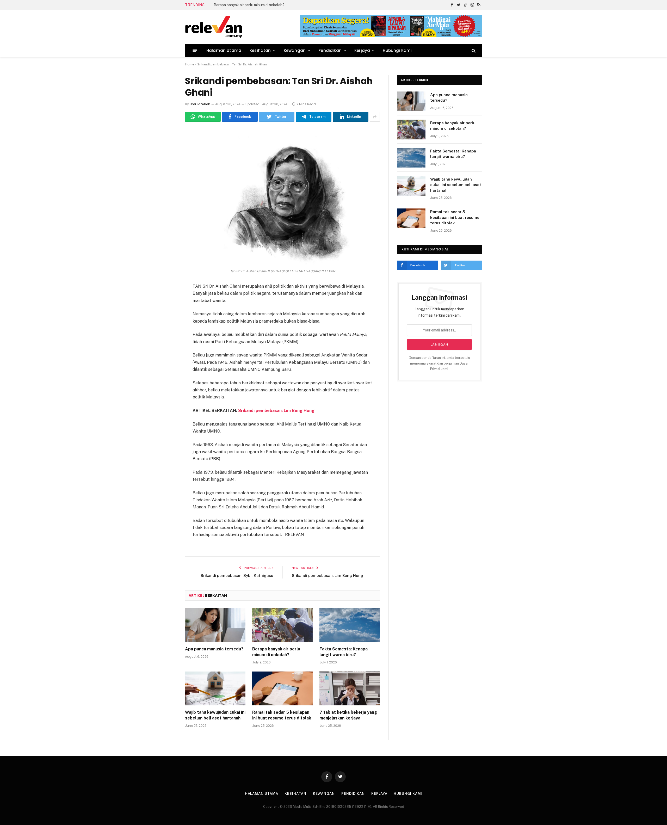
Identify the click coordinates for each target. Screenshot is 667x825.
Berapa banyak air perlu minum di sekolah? (276, 652)
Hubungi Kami (397, 50)
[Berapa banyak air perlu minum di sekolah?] (282, 625)
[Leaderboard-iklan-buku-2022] (391, 36)
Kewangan (295, 50)
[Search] (473, 50)
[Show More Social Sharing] (375, 117)
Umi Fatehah (200, 104)
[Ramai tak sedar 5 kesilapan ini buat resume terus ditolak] (282, 689)
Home (189, 64)
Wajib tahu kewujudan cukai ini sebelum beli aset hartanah (215, 715)
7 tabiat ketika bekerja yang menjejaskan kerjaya (348, 715)
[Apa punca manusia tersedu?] (215, 625)
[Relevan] (243, 27)
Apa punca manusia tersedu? (214, 649)
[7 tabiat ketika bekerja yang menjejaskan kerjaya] (349, 689)
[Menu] (195, 50)
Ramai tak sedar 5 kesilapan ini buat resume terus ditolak (281, 715)
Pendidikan (330, 50)
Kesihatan (260, 50)
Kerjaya (362, 50)
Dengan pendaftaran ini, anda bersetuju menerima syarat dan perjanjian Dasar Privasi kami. (439, 363)
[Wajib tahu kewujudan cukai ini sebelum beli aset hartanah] (215, 689)
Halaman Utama (223, 50)
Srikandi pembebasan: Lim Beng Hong (276, 410)
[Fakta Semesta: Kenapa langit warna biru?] (349, 625)
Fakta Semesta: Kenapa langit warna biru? (249, 5)
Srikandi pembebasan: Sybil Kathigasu (237, 575)
